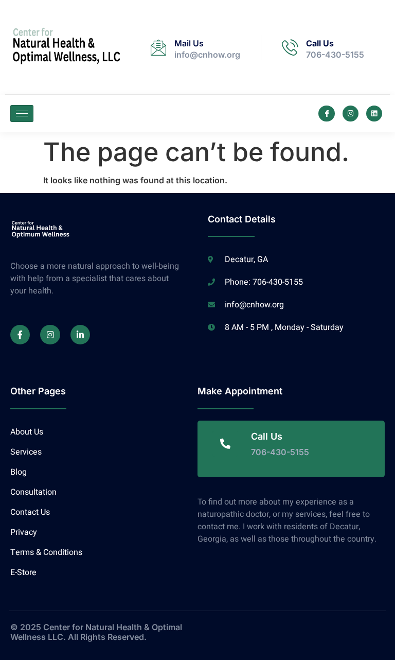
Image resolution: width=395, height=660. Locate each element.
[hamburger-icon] (21, 113)
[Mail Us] (158, 47)
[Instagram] (350, 113)
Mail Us (189, 43)
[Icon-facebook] (326, 113)
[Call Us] (290, 47)
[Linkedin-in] (80, 334)
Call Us (320, 43)
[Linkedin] (374, 113)
